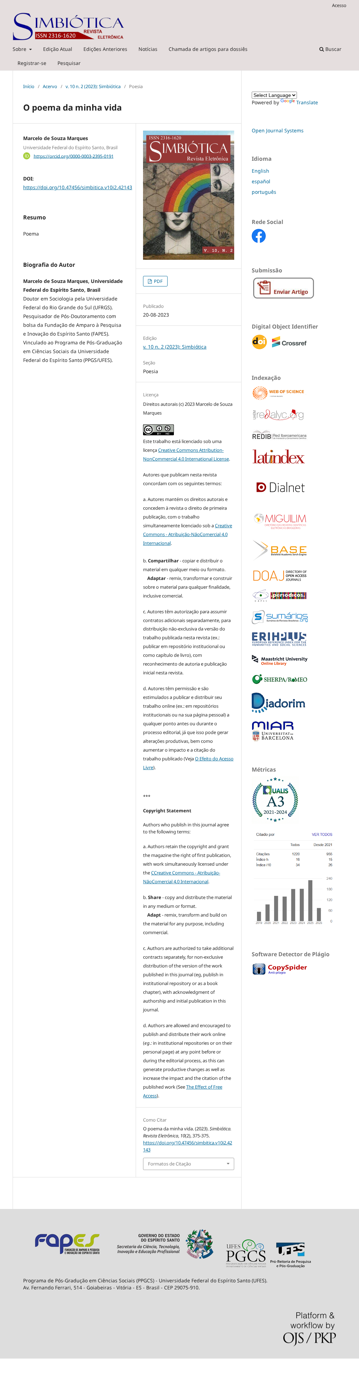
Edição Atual (57, 49)
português (264, 192)
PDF (158, 281)
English (260, 170)
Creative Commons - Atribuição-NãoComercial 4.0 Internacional (187, 534)
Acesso (339, 5)
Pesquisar (69, 63)
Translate (307, 102)
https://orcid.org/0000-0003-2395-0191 (74, 156)
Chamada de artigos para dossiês (208, 49)
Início (28, 86)
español (261, 181)
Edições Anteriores (105, 49)
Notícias (147, 49)
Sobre (20, 49)
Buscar (332, 49)
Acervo (50, 86)
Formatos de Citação (169, 1164)
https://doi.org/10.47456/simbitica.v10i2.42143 (77, 187)
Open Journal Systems (278, 130)
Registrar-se (32, 63)
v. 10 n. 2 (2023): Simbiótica (93, 86)
